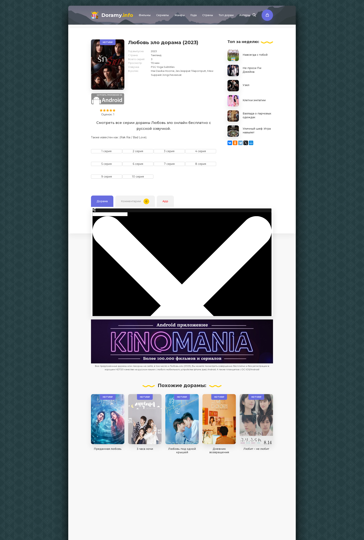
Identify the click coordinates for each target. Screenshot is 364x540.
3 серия (169, 151)
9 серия (106, 176)
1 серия (106, 151)
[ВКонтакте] (230, 143)
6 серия (138, 164)
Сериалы (162, 15)
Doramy (117, 15)
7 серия (169, 164)
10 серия (138, 176)
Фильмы (145, 15)
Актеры (244, 15)
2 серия (138, 151)
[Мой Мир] (251, 143)
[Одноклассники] (235, 143)
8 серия (200, 164)
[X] (245, 143)
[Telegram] (240, 143)
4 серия (200, 151)
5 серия (106, 164)
